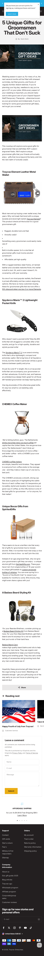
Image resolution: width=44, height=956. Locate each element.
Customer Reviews (9, 902)
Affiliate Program (9, 892)
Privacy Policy (17, 753)
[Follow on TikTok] (30, 927)
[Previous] (2, 3)
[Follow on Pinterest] (19, 927)
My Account (29, 835)
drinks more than (9, 443)
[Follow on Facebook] (3, 927)
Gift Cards (6, 839)
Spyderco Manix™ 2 (14, 352)
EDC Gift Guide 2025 (10, 876)
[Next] (41, 3)
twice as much (22, 443)
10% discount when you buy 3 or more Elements (21, 289)
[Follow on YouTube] (25, 927)
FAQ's (4, 847)
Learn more (12, 14)
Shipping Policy (30, 851)
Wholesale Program (10, 888)
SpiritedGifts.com (23, 564)
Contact (5, 835)
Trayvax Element (33, 219)
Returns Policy (30, 843)
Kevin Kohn (25, 39)
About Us (5, 872)
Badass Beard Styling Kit (13, 631)
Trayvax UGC (7, 884)
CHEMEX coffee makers (12, 462)
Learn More (22, 815)
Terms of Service (32, 753)
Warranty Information (32, 847)
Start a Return (7, 843)
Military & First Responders (7, 852)
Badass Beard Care (10, 645)
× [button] (38, 4)
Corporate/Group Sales (9, 896)
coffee (31, 443)
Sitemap (5, 858)
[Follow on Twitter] (9, 927)
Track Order (29, 839)
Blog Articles (7, 880)
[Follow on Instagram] (14, 927)
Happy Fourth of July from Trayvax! (18, 726)
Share (23, 687)
